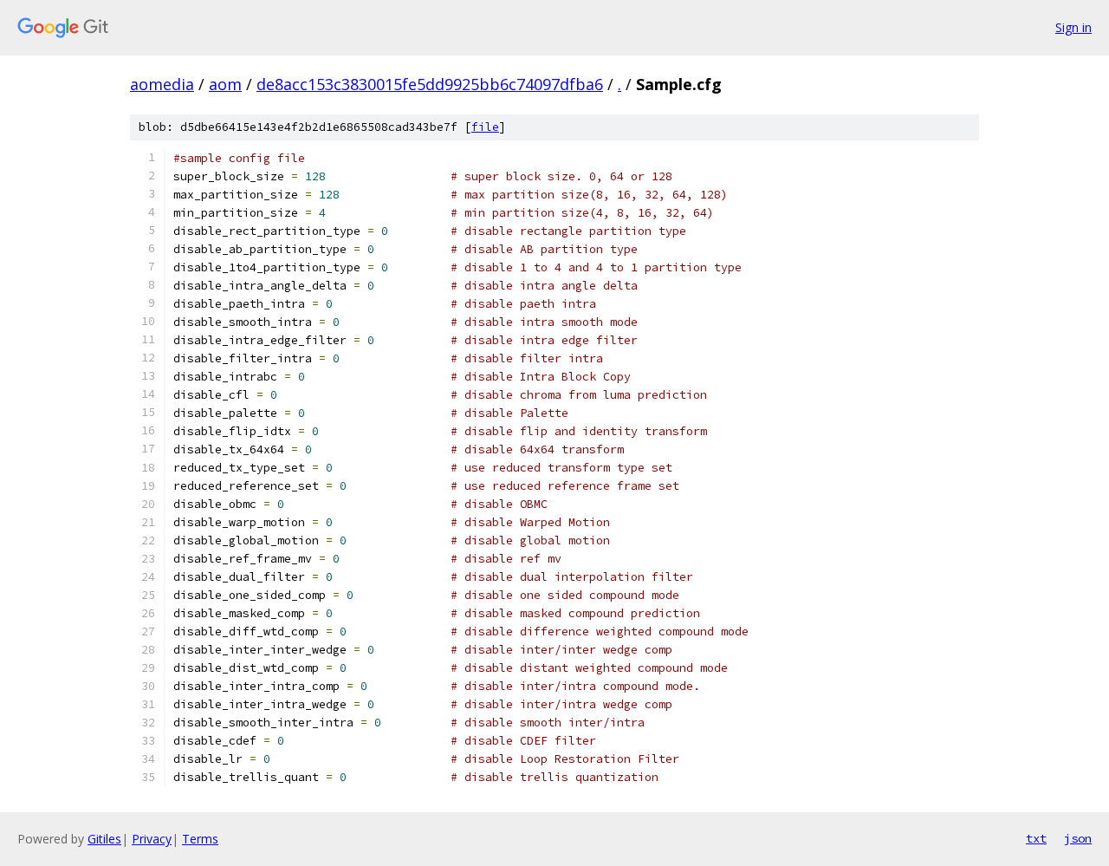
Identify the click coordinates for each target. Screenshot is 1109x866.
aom (225, 84)
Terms (200, 838)
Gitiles (104, 838)
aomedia (162, 84)
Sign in (1073, 27)
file (485, 127)
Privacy (152, 838)
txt (1036, 838)
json (1078, 838)
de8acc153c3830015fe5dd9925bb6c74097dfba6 (429, 84)
